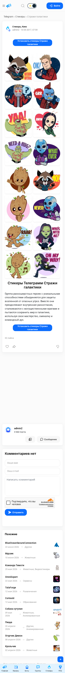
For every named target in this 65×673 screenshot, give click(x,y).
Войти (57, 5)
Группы (38, 671)
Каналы (16, 671)
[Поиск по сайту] (23, 6)
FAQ (60, 671)
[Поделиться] (14, 347)
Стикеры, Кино (19, 26)
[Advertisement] (32, 388)
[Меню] (4, 5)
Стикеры (20, 16)
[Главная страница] (8, 5)
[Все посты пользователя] (30, 439)
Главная (5, 671)
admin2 (18, 428)
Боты (27, 671)
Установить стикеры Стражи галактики (33, 42)
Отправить (18, 512)
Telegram (8, 16)
